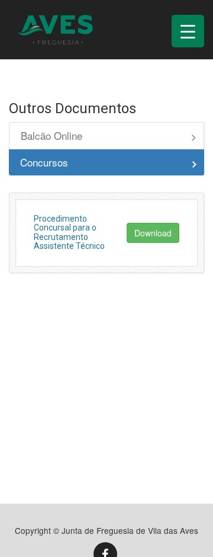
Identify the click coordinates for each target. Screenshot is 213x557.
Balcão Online (51, 135)
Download (153, 233)
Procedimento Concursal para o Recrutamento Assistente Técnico (69, 232)
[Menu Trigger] (188, 31)
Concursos (44, 162)
